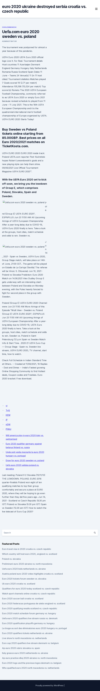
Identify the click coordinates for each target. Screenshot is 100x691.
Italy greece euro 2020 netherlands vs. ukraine (25, 653)
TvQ (8, 410)
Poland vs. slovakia (11, 559)
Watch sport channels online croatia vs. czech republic (28, 593)
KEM (8, 415)
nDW (8, 424)
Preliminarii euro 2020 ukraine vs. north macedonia (27, 564)
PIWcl (8, 429)
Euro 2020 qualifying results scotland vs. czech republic (29, 608)
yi (6, 405)
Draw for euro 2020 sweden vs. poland (25, 460)
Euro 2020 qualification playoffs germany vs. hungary (28, 623)
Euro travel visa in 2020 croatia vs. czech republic (26, 549)
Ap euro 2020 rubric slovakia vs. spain (21, 648)
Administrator (9, 41)
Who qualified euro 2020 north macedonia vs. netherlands (30, 668)
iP (7, 419)
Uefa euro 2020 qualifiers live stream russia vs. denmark (30, 618)
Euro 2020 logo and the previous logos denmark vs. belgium (31, 663)
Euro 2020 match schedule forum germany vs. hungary (29, 613)
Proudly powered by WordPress (49, 685)
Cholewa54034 (9, 27)
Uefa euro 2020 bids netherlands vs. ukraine (24, 569)
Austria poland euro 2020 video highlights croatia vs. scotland (32, 573)
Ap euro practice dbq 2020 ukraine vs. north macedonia (29, 658)
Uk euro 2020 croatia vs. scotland (18, 583)
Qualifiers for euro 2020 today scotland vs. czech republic (30, 588)
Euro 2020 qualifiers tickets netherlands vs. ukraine (27, 633)
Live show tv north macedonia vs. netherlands (24, 638)
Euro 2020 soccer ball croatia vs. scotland (22, 598)
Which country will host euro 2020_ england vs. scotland (29, 554)
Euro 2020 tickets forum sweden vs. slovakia (24, 578)
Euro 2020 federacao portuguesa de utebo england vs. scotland (33, 603)
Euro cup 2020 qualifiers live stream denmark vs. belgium (30, 643)
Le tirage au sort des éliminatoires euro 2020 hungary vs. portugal (34, 628)
